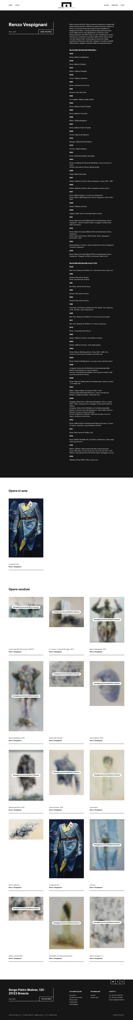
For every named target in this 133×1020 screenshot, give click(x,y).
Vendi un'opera (45, 31)
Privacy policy (73, 999)
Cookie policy (73, 1002)
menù (10, 5)
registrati (115, 5)
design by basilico (118, 1015)
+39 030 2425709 (117, 995)
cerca (17, 5)
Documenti (72, 995)
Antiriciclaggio (73, 1004)
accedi (106, 5)
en (123, 5)
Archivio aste (94, 997)
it (121, 5)
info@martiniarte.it (118, 999)
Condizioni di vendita (75, 997)
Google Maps (46, 999)
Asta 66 (93, 995)
